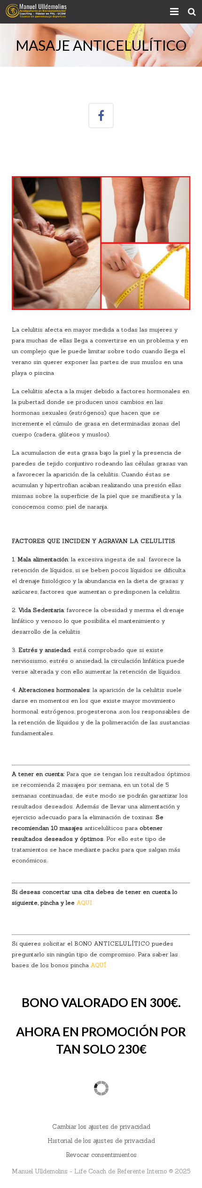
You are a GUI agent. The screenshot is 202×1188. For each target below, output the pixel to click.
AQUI (84, 902)
